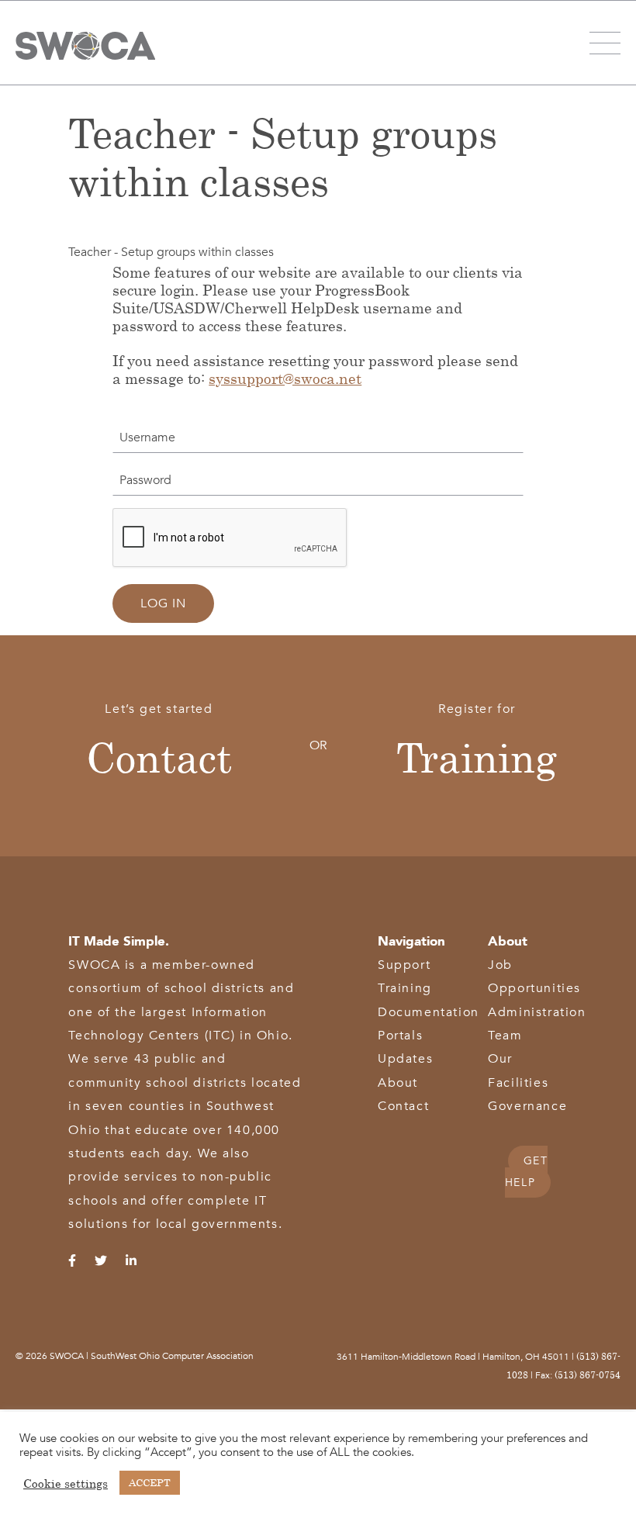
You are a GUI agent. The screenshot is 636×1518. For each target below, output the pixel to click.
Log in (163, 603)
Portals (400, 1035)
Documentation (428, 1012)
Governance (527, 1106)
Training (476, 757)
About (398, 1082)
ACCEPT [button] (150, 1482)
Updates (405, 1058)
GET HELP (526, 1171)
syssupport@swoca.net (285, 378)
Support (404, 964)
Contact (159, 757)
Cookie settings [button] (65, 1483)
